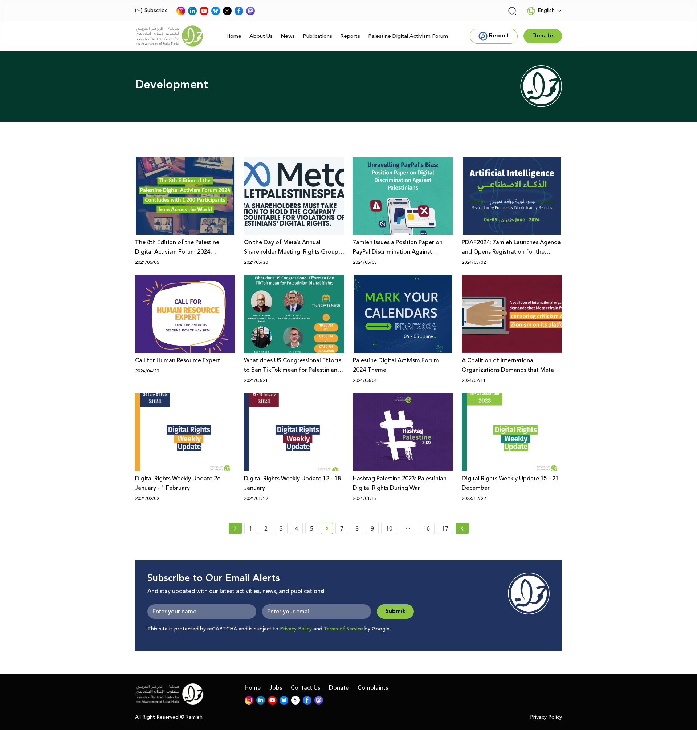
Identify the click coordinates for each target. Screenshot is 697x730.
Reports (350, 36)
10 (389, 528)
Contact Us (305, 687)
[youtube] (204, 11)
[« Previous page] (235, 528)
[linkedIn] (192, 11)
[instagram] (180, 11)
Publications (317, 36)
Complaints (373, 687)
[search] (512, 11)
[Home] (169, 36)
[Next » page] (462, 528)
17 (445, 528)
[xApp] (227, 11)
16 (426, 528)
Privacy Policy (296, 629)
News (288, 36)
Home (233, 36)
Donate (339, 687)
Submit (395, 611)
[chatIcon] (250, 11)
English (546, 11)
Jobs (275, 687)
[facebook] (239, 11)
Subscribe (156, 11)
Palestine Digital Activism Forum (408, 36)
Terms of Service (343, 629)
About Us (261, 36)
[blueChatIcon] (215, 11)
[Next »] (462, 528)
